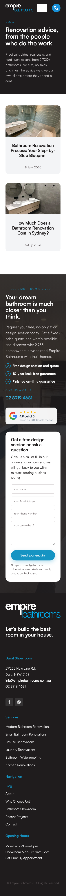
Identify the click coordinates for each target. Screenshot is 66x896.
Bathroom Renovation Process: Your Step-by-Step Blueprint (33, 150)
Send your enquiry (33, 555)
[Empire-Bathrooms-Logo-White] (19, 6)
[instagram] (19, 702)
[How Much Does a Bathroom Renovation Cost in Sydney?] (33, 186)
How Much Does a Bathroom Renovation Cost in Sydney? (33, 228)
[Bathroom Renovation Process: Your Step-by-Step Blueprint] (33, 108)
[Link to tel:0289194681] (56, 8)
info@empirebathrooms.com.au (28, 680)
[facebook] (9, 702)
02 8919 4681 (19, 398)
